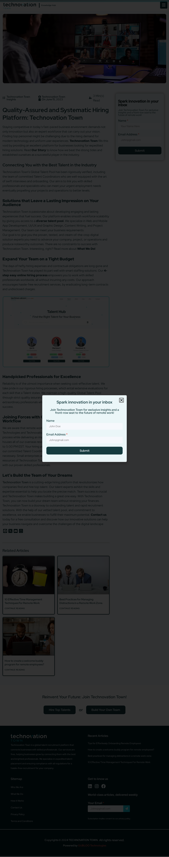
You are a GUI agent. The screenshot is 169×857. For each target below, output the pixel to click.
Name (50, 420)
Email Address (56, 434)
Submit (84, 450)
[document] (84, 428)
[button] (121, 400)
